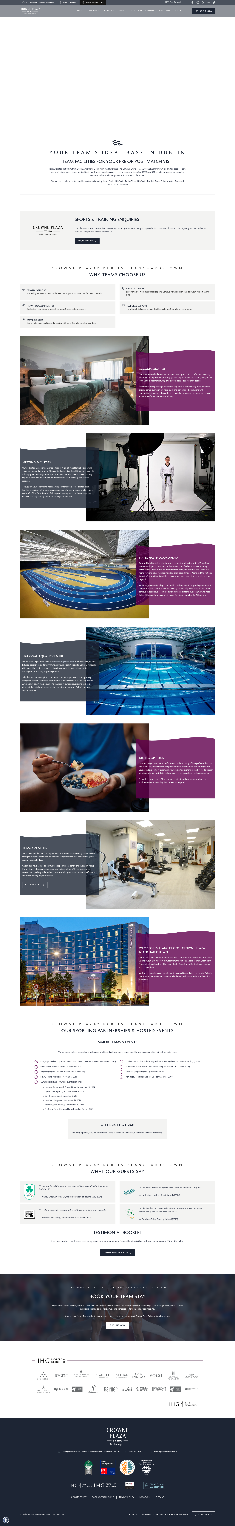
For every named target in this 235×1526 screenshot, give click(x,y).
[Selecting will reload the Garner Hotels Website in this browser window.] (111, 1389)
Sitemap (160, 1497)
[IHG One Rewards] (81, 1485)
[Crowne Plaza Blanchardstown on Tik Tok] (214, 3)
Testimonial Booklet (115, 1252)
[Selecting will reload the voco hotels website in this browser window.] (155, 1376)
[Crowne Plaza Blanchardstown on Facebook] (192, 3)
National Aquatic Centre (63, 662)
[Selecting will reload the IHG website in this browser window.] (51, 1360)
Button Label (33, 885)
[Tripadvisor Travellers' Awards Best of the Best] (146, 1467)
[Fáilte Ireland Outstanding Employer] (88, 1467)
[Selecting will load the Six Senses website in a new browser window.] (43, 1376)
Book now (206, 11)
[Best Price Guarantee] (154, 1485)
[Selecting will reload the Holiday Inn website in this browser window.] (93, 1389)
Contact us (205, 1515)
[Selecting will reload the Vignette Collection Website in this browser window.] (103, 1376)
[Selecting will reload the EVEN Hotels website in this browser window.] (61, 1389)
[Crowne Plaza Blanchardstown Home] (30, 11)
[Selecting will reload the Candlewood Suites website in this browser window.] (191, 1389)
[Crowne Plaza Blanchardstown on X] (203, 3)
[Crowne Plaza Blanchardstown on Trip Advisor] (208, 3)
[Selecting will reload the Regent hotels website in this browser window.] (61, 1376)
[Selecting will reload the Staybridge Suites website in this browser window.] (159, 1389)
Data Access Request (103, 1497)
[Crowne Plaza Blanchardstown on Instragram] (197, 3)
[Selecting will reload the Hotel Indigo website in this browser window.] (138, 1376)
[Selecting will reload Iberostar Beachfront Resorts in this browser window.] (43, 1389)
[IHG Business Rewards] (105, 1485)
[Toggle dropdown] (85, 11)
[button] (6, 1520)
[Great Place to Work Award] (107, 1467)
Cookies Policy (78, 1497)
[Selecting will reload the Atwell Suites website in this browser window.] (142, 1389)
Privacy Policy (126, 1497)
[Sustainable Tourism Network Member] (127, 1467)
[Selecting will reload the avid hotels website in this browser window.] (126, 1389)
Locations (145, 1497)
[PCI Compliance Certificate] (130, 1485)
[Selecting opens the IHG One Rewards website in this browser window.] (183, 1404)
